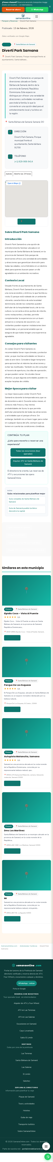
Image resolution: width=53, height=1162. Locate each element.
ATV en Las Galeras (26, 1017)
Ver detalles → (12, 638)
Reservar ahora (13, 9)
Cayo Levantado (27, 1031)
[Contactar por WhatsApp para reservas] (47, 1156)
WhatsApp (38, 9)
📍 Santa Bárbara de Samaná (24, 44)
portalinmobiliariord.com (33, 1149)
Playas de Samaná (26, 1097)
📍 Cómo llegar (26, 221)
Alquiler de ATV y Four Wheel (26, 1003)
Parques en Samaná (16, 535)
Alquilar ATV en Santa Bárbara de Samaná (28, 462)
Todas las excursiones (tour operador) (28, 452)
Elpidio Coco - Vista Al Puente (21, 613)
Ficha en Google (19, 989)
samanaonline (28, 965)
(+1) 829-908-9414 (23, 161)
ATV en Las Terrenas (26, 1010)
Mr (5, 898)
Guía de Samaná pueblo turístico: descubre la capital (23, 509)
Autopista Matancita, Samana (21, 756)
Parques (6, 44)
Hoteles (26, 1110)
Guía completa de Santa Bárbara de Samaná (24, 500)
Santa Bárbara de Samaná (19, 527)
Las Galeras (26, 1067)
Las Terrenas (26, 1053)
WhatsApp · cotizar (26, 983)
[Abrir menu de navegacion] (36, 16)
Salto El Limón (26, 1037)
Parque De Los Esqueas (17, 685)
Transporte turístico (26, 1124)
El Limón (26, 1074)
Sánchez (26, 1081)
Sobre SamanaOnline (26, 1131)
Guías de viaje (26, 1117)
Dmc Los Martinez (14, 830)
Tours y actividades (26, 1103)
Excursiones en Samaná (26, 1024)
